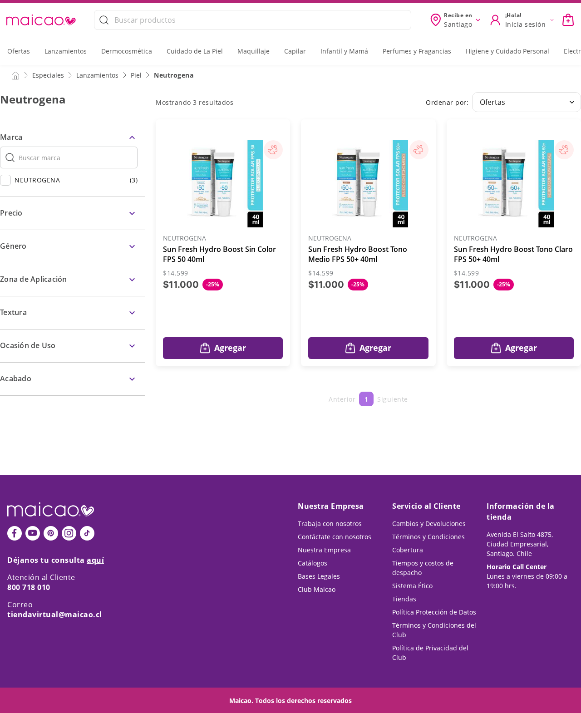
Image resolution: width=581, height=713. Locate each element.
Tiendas (404, 599)
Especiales (48, 75)
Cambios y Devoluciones (429, 523)
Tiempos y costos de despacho (422, 568)
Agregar (230, 347)
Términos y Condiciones (428, 536)
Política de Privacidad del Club (430, 653)
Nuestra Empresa (324, 550)
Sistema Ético (412, 585)
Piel (136, 75)
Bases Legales (319, 576)
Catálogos (312, 563)
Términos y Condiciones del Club (434, 630)
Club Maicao (316, 589)
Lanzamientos (65, 51)
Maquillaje (253, 51)
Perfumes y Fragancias (417, 51)
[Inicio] (15, 74)
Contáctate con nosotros (334, 536)
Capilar (295, 51)
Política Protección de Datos (434, 612)
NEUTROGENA (184, 238)
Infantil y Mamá (344, 51)
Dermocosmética (126, 51)
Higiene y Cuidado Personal (507, 51)
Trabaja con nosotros (330, 523)
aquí (95, 560)
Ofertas (18, 51)
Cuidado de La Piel (195, 51)
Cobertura (407, 550)
